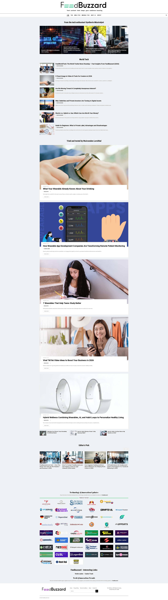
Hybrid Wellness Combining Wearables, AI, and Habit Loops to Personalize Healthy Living (83, 417)
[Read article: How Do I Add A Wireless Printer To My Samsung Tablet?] (73, 433)
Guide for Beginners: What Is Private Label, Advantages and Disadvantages (81, 125)
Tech (72, 15)
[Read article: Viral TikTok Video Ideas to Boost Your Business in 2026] (84, 339)
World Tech (77, 15)
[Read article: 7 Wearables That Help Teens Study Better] (84, 281)
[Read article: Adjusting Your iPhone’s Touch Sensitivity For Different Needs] (43, 433)
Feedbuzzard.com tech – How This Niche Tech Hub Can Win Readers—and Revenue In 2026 (50, 466)
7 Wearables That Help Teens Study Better (62, 303)
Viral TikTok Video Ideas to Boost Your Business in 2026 (68, 360)
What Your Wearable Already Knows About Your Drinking (68, 189)
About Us (93, 15)
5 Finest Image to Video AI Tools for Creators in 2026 (73, 76)
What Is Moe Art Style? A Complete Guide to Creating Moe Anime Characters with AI (95, 50)
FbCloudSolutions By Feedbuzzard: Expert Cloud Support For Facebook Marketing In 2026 (117, 466)
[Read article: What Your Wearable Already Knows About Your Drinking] (84, 167)
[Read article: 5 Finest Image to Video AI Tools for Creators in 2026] (47, 80)
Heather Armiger (60, 78)
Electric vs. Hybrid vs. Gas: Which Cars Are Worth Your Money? (77, 113)
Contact (99, 15)
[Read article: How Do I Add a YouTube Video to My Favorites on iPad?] (103, 433)
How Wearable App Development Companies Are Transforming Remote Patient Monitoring (84, 246)
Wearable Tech (85, 15)
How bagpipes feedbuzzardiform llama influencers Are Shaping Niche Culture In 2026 (95, 466)
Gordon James (47, 248)
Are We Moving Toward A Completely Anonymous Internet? (75, 88)
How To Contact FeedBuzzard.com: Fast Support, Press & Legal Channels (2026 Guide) (72, 466)
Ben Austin (46, 191)
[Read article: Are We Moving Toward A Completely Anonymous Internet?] (47, 93)
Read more (47, 196)
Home (68, 15)
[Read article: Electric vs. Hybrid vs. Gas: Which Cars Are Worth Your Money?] (47, 117)
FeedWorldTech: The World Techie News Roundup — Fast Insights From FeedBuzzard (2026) (87, 64)
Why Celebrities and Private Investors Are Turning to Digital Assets (78, 101)
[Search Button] (166, 15)
